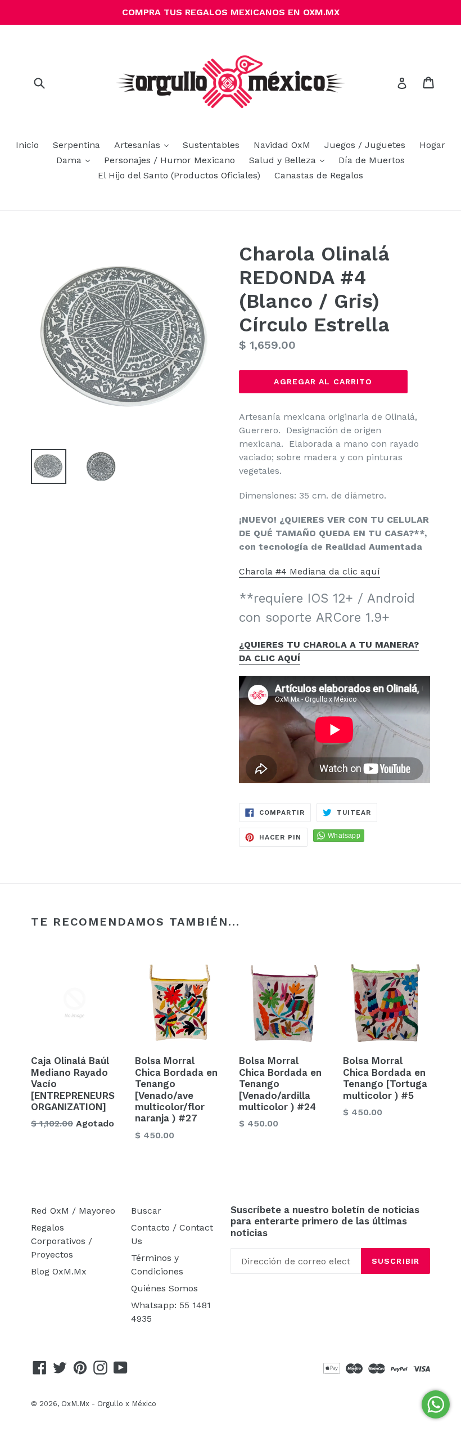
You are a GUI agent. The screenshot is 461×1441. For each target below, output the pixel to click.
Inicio (27, 145)
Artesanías (144, 144)
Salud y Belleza (289, 159)
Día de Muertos (371, 160)
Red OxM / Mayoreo (73, 1210)
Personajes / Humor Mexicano (169, 160)
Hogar (432, 145)
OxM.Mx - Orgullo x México (108, 1403)
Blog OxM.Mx (59, 1271)
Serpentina (76, 145)
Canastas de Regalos (318, 175)
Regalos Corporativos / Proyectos (61, 1241)
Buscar (146, 1210)
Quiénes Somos (164, 1288)
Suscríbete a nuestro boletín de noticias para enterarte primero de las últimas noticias (325, 1221)
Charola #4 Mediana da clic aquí (309, 571)
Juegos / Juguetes (364, 145)
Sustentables (211, 145)
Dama (76, 159)
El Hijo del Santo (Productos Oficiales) (179, 175)
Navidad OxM (282, 145)
